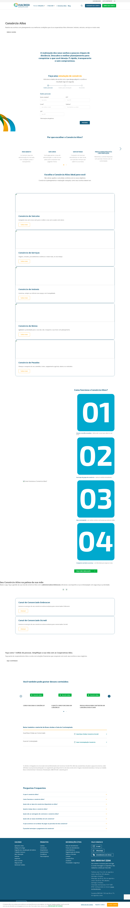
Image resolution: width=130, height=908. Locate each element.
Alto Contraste (107, 1)
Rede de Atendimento (72, 846)
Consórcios (43, 848)
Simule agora (11, 32)
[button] (9, 149)
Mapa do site (18, 863)
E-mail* (42, 104)
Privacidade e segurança (73, 863)
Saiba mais (24, 225)
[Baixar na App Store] (63, 589)
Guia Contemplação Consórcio (84, 742)
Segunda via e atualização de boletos (25, 850)
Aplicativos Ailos (19, 846)
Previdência (43, 854)
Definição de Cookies (87, 904)
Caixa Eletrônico (70, 850)
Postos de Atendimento (72, 848)
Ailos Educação (19, 854)
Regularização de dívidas (73, 852)
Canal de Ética (70, 858)
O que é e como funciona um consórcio (61, 706)
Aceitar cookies (112, 904)
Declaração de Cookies (55, 906)
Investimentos (44, 852)
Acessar (23, 611)
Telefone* (68, 104)
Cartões (42, 846)
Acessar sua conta (93, 5)
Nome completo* (44, 97)
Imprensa (17, 858)
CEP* (41, 111)
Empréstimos (44, 850)
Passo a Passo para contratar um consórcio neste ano (92, 706)
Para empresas (44, 856)
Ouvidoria (68, 860)
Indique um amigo (20, 848)
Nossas (38, 6)
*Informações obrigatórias (47, 118)
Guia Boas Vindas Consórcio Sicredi (86, 734)
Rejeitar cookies (100, 904)
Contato (68, 856)
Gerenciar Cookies (20, 865)
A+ (114, 1)
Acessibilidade (97, 1)
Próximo (85, 122)
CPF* (67, 97)
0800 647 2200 (103, 860)
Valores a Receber (71, 854)
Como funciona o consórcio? (34, 705)
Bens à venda (18, 860)
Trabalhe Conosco (20, 852)
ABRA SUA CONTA (109, 5)
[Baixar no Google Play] (66, 589)
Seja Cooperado (12, 661)
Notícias (17, 856)
